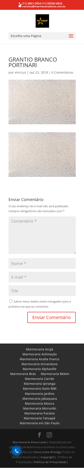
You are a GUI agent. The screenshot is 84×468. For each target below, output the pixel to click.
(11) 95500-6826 (51, 3)
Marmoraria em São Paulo (40, 423)
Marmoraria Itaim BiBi (39, 388)
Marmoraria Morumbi (39, 408)
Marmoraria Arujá (39, 349)
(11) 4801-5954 (31, 3)
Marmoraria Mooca (39, 403)
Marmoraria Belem (55, 374)
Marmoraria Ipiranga (39, 383)
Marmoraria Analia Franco (39, 359)
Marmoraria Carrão (39, 379)
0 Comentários (62, 72)
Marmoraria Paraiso (39, 413)
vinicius (20, 72)
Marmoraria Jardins (39, 393)
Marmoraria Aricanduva (40, 364)
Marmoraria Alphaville (39, 369)
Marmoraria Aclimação (39, 354)
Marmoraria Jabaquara (39, 398)
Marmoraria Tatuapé (39, 418)
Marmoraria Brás (23, 374)
